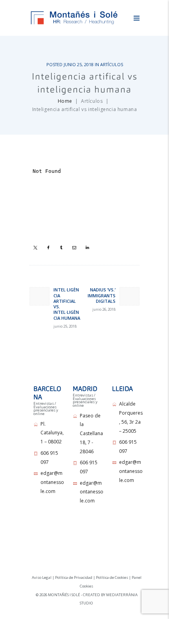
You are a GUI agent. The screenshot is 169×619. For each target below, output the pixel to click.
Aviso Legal (41, 577)
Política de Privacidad (73, 577)
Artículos (111, 64)
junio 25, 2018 (79, 64)
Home (65, 101)
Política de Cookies (112, 577)
